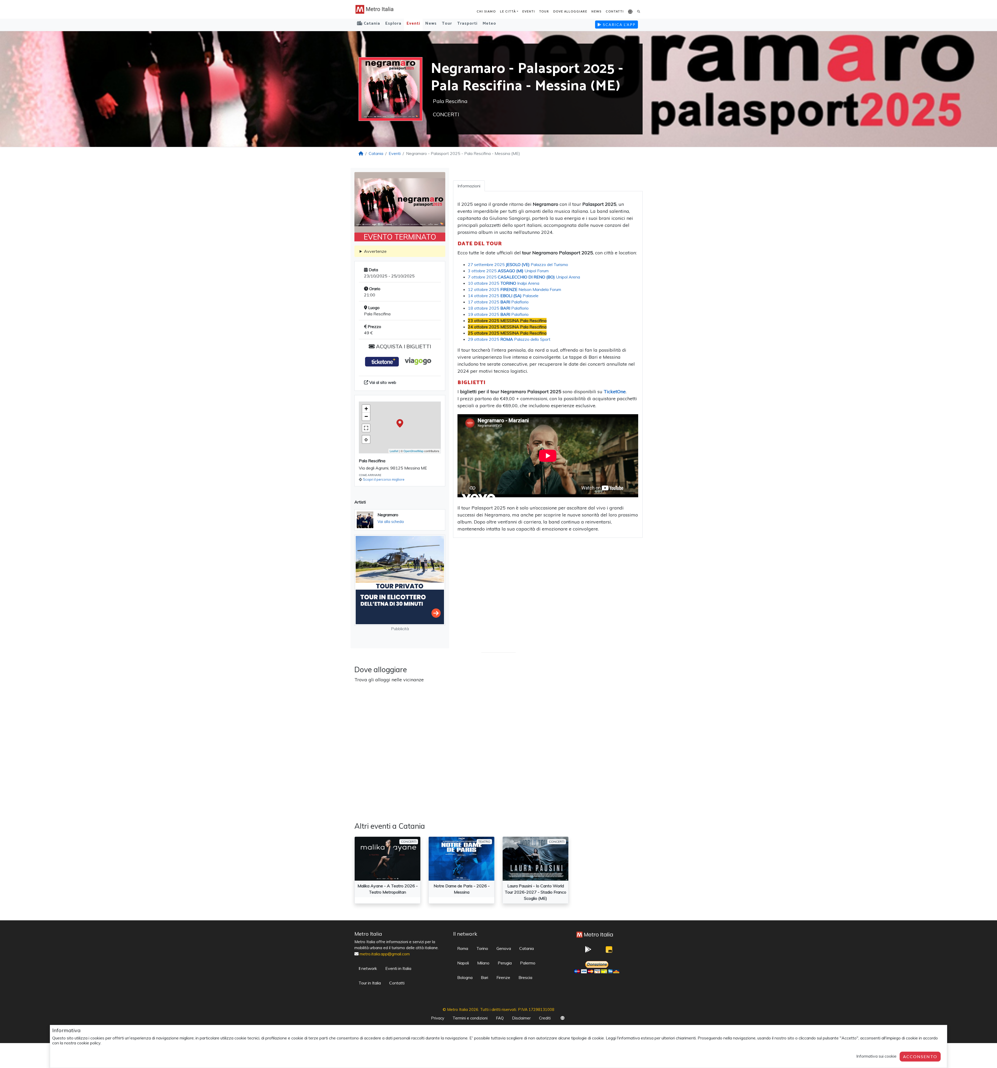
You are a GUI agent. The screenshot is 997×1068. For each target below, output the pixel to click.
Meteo (489, 23)
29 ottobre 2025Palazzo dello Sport (509, 339)
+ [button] (366, 408)
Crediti (545, 1018)
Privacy (437, 1018)
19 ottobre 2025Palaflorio (498, 314)
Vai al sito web (382, 382)
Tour (544, 11)
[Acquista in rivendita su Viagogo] (418, 362)
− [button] (366, 416)
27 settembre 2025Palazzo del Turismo (518, 264)
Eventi (528, 11)
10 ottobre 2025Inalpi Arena (503, 283)
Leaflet (394, 451)
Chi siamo (486, 11)
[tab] (469, 185)
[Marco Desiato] (609, 951)
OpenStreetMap (413, 451)
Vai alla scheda (391, 521)
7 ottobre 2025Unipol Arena (524, 277)
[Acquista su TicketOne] (382, 362)
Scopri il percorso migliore (384, 479)
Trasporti (467, 23)
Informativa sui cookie (876, 1056)
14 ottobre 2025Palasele (503, 295)
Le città (508, 11)
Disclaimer (521, 1018)
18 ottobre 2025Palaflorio (498, 308)
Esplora (393, 23)
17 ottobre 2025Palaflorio (498, 301)
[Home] (361, 153)
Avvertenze (375, 251)
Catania (376, 153)
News (596, 11)
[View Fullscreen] (366, 428)
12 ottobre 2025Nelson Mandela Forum (514, 289)
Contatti (615, 11)
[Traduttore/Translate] (630, 12)
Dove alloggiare (570, 11)
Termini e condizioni (470, 1018)
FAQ (500, 1018)
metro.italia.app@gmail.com (385, 953)
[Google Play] (588, 951)
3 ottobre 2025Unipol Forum (508, 270)
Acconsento (920, 1056)
